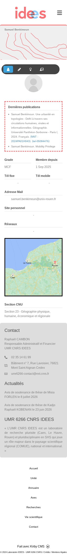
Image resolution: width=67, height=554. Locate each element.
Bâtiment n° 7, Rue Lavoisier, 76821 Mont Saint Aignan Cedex (34, 365)
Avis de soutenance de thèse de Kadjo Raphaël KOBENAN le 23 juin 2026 (29, 407)
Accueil (33, 468)
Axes (33, 497)
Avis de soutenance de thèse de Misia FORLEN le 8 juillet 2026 (29, 394)
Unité (34, 478)
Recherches (33, 507)
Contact (33, 526)
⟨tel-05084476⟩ (41, 141)
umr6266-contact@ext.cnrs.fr (30, 373)
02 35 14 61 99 (21, 357)
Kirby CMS (37, 546)
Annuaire (33, 487)
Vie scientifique (33, 516)
